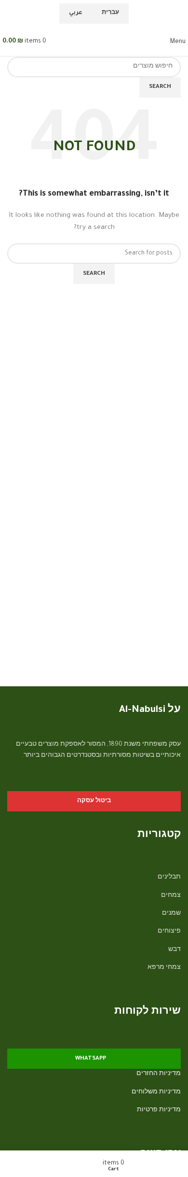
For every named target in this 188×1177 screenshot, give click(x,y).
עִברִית (110, 13)
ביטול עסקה (94, 801)
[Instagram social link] (162, 783)
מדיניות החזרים (158, 1074)
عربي (75, 13)
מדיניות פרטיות (159, 1110)
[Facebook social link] (175, 783)
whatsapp (90, 1059)
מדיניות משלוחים (156, 1092)
